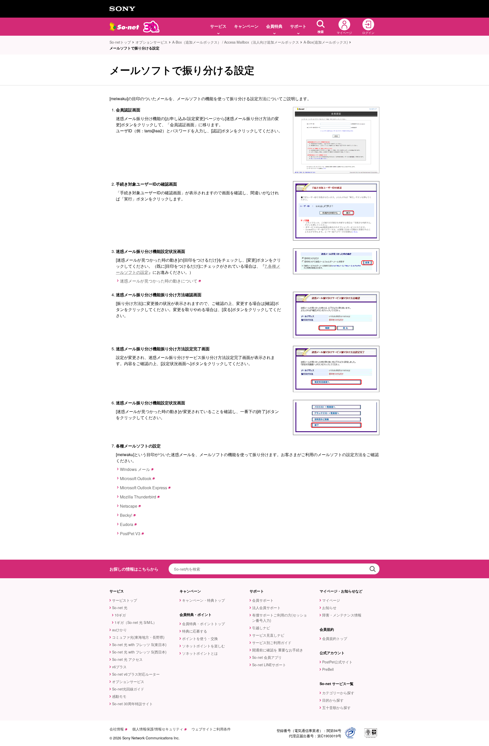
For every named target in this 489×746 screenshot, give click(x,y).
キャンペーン (246, 26)
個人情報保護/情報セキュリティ (157, 728)
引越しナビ (261, 627)
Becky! (126, 515)
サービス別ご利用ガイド (271, 642)
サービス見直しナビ (268, 635)
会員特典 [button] (274, 26)
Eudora (126, 524)
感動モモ (119, 696)
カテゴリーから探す (338, 692)
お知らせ (329, 607)
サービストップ (124, 600)
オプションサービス (151, 42)
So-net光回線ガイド (128, 688)
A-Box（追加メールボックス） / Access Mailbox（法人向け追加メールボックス (235, 42)
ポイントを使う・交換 (200, 638)
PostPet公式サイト (337, 661)
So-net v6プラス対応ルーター (136, 674)
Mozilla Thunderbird (138, 497)
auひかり (119, 629)
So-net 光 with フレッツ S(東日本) (139, 644)
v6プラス (119, 666)
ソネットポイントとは (200, 653)
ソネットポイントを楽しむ (203, 645)
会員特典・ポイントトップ (203, 623)
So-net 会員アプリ (267, 657)
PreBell (328, 669)
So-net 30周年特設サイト (132, 703)
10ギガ (120, 615)
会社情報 (117, 728)
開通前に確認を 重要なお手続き (277, 649)
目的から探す (333, 700)
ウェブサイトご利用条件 (211, 728)
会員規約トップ (334, 638)
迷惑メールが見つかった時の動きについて (158, 281)
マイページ (331, 600)
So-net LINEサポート (269, 664)
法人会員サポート (266, 607)
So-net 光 (119, 607)
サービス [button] (218, 26)
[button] (320, 27)
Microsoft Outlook (135, 478)
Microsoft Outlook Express (143, 488)
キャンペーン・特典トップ (203, 600)
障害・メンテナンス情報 (341, 615)
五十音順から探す (336, 707)
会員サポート (263, 600)
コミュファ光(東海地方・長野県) (138, 637)
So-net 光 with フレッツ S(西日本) (139, 651)
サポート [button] (298, 26)
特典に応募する (194, 631)
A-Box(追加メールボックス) (326, 42)
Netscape (128, 506)
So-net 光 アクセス (127, 659)
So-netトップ (120, 42)
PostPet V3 (130, 533)
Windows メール (135, 469)
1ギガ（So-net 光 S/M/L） (136, 622)
